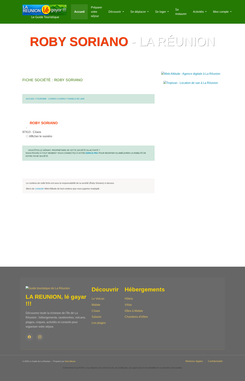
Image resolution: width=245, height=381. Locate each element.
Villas (128, 304)
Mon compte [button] (221, 11)
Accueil (79, 11)
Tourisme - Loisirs (46, 99)
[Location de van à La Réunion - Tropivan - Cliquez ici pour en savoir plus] (190, 82)
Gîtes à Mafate (134, 310)
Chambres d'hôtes (136, 316)
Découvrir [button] (115, 11)
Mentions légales (194, 361)
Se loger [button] (161, 11)
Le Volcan (98, 298)
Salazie (96, 316)
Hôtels (129, 298)
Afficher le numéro (40, 136)
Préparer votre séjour (96, 12)
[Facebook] (29, 337)
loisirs (61, 99)
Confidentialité (215, 361)
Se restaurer (181, 11)
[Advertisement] (88, 241)
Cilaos (96, 310)
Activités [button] (198, 11)
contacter (39, 188)
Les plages (99, 322)
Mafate (96, 304)
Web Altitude (70, 361)
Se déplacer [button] (138, 11)
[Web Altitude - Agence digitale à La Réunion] (190, 73)
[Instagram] (40, 337)
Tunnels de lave (75, 99)
